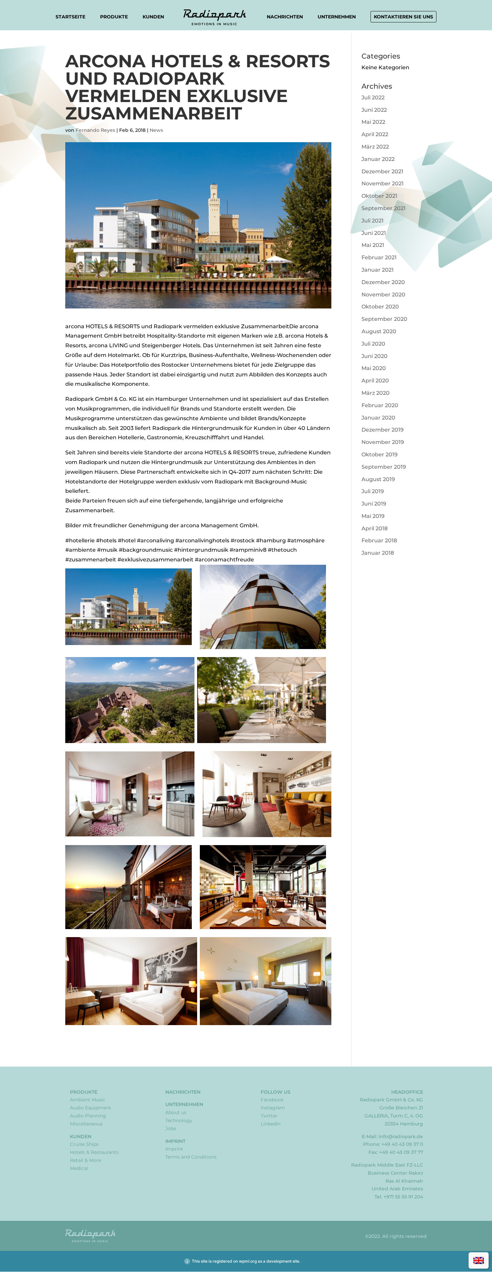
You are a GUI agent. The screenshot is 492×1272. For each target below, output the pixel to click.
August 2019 (378, 479)
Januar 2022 (378, 159)
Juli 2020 (373, 344)
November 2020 (383, 294)
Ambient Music (87, 1100)
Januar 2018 (377, 553)
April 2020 (375, 380)
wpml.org (248, 1261)
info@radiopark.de (401, 1136)
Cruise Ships (84, 1144)
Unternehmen (337, 17)
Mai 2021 (372, 245)
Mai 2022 (373, 122)
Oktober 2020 (380, 306)
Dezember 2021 (382, 171)
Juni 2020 (374, 356)
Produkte (114, 17)
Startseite (70, 16)
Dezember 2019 (382, 430)
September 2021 (383, 208)
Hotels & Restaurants (94, 1152)
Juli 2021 (372, 220)
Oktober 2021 (379, 196)
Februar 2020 (379, 405)
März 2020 (375, 393)
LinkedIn (270, 1124)
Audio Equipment (90, 1108)
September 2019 (383, 467)
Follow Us (276, 1092)
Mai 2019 (373, 516)
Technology (178, 1120)
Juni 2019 (373, 504)
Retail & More (85, 1160)
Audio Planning (88, 1116)
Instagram (273, 1108)
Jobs (170, 1128)
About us (175, 1112)
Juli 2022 (373, 97)
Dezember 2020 (383, 282)
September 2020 (384, 319)
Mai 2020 (373, 368)
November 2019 (382, 442)
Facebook (272, 1100)
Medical (79, 1168)
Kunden (153, 17)
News (156, 130)
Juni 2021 (373, 233)
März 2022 (375, 147)
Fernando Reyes (95, 130)
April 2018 (374, 528)
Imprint (175, 1141)
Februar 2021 (379, 257)
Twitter (269, 1116)
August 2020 (378, 331)
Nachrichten (285, 16)
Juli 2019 (372, 491)
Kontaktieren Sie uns (403, 16)
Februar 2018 (379, 540)
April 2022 (374, 134)
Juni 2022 (374, 110)
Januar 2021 (377, 270)
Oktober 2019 (379, 454)
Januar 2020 (378, 418)
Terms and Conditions (191, 1157)
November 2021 (382, 183)
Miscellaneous (86, 1124)
